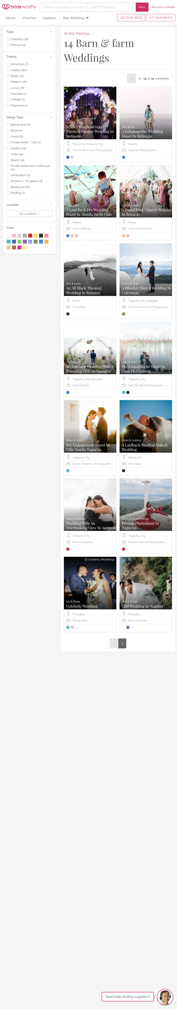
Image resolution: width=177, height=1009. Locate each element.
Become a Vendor (163, 7)
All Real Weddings (77, 33)
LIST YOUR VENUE (131, 17)
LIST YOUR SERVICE (161, 17)
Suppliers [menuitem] (49, 18)
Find (142, 7)
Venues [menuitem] (10, 18)
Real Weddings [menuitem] (74, 18)
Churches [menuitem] (29, 18)
